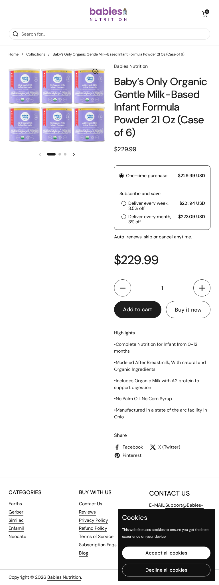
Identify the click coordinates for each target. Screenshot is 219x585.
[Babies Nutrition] (108, 14)
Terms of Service (96, 536)
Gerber (16, 512)
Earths (15, 504)
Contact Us (90, 504)
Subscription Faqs (98, 545)
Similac (16, 520)
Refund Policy (93, 528)
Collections (35, 54)
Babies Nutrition (64, 577)
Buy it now (188, 309)
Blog (83, 553)
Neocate (17, 536)
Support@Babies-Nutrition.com (176, 508)
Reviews (87, 512)
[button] (204, 14)
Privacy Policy (93, 520)
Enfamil (16, 528)
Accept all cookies (166, 553)
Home (14, 54)
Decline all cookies (166, 570)
